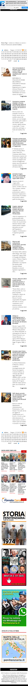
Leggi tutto (4, 471)
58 (5, 57)
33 (14, 53)
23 (22, 52)
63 (14, 57)
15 (8, 52)
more (24, 451)
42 (3, 55)
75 (9, 59)
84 (24, 59)
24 (24, 52)
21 (19, 52)
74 (7, 59)
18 (14, 52)
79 (15, 59)
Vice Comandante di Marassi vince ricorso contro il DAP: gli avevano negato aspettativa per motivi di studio (19, 71)
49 (15, 55)
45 (9, 55)
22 (21, 52)
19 (15, 52)
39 (24, 53)
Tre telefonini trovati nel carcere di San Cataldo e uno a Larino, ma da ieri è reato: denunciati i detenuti (13, 487)
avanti (15, 61)
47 (12, 55)
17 (12, 52)
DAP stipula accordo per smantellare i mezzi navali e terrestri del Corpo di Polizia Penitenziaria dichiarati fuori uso (19, 397)
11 (2, 52)
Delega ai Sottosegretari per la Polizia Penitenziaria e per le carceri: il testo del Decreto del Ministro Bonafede (19, 319)
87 (10, 61)
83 (22, 59)
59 (7, 57)
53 (22, 55)
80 (17, 59)
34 (15, 53)
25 (26, 52)
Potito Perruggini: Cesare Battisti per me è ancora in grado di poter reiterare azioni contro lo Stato (5, 487)
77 (12, 59)
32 (12, 53)
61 (10, 57)
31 (10, 53)
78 (14, 59)
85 (26, 59)
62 (12, 57)
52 (21, 55)
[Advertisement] (14, 25)
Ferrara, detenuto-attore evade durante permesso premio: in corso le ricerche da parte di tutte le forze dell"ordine (19, 282)
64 (15, 57)
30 (9, 53)
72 (3, 59)
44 (7, 55)
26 (2, 53)
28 (5, 53)
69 (24, 57)
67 (21, 57)
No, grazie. (16, 7)
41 (2, 55)
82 (21, 59)
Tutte (23, 499)
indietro (6, 50)
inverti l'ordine (17, 44)
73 (5, 59)
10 (25, 50)
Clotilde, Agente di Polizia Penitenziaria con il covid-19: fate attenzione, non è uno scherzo (22, 466)
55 (26, 55)
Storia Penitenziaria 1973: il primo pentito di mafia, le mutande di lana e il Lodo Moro (5, 466)
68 (22, 57)
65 (17, 57)
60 (9, 57)
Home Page (4, 43)
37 (21, 53)
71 (2, 59)
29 (7, 53)
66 (19, 57)
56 (2, 57)
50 (17, 55)
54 (24, 55)
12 (3, 52)
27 (3, 53)
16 (10, 52)
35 (17, 53)
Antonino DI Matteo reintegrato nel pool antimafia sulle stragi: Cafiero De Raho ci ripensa (13, 466)
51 (19, 55)
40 (26, 53)
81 (19, 59)
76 (10, 59)
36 (19, 53)
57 (3, 57)
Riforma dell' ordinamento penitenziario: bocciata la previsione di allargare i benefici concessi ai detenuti (19, 245)
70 (26, 57)
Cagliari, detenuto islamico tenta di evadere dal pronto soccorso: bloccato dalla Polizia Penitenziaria (18, 210)
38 (22, 53)
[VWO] (5, 7)
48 (14, 55)
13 (5, 52)
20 (17, 52)
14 (7, 52)
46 (10, 55)
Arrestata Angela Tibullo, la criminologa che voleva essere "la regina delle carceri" (18, 176)
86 (9, 61)
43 (5, 55)
